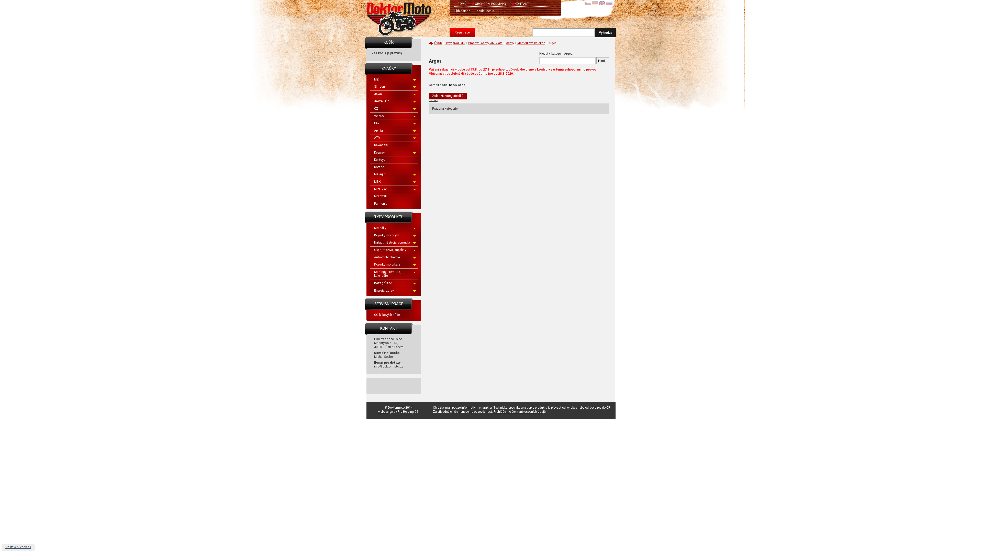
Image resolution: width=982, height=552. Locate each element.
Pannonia (380, 203)
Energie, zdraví (384, 290)
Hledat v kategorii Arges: (556, 53)
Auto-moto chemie (387, 257)
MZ (376, 79)
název (453, 85)
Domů (461, 4)
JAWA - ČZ (381, 101)
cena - (433, 100)
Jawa (378, 94)
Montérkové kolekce (531, 43)
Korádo (379, 167)
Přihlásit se (462, 11)
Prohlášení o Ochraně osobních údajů (520, 411)
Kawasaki (381, 145)
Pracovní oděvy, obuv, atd (485, 43)
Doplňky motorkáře (387, 264)
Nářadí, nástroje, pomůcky (392, 242)
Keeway (379, 152)
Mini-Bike (380, 189)
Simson (379, 86)
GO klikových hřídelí (387, 315)
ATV (377, 138)
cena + (463, 85)
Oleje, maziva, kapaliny (390, 250)
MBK (377, 181)
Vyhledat (605, 32)
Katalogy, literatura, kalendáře (387, 274)
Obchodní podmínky (490, 4)
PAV (377, 123)
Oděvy (510, 43)
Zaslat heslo (485, 11)
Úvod (438, 43)
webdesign (385, 411)
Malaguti (380, 174)
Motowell (380, 196)
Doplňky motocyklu (387, 235)
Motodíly (380, 228)
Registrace (462, 32)
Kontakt (522, 4)
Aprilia (378, 130)
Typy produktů (455, 43)
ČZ (376, 108)
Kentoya (379, 160)
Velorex (379, 116)
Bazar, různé (383, 283)
